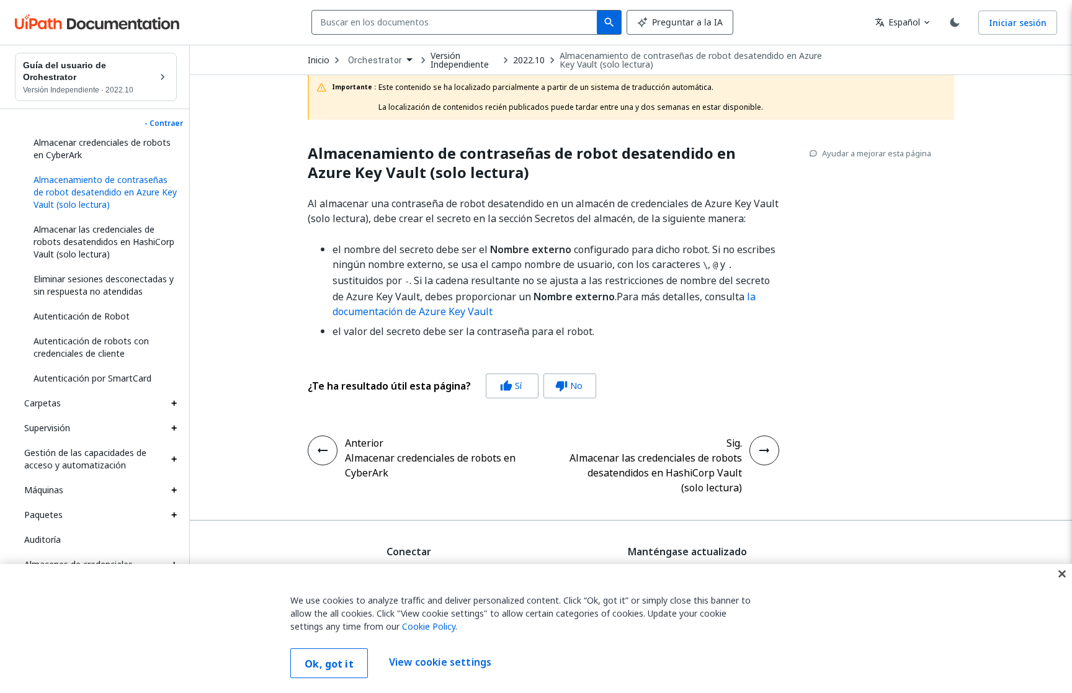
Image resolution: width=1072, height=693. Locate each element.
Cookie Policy (428, 626)
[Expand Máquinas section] (174, 490)
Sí (511, 385)
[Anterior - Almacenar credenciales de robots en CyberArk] (322, 450)
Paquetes (43, 514)
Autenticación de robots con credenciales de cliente (91, 347)
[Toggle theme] (954, 22)
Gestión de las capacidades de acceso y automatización (85, 459)
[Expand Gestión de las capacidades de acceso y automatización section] (174, 459)
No (569, 385)
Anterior (364, 443)
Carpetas (42, 402)
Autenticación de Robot (82, 316)
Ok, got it (329, 663)
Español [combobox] (897, 22)
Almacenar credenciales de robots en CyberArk (102, 148)
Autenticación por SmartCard (92, 378)
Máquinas (43, 489)
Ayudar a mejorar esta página (876, 153)
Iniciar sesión (1018, 22)
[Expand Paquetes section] (174, 515)
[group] (452, 385)
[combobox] (457, 22)
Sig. (734, 443)
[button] (100, 192)
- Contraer (164, 123)
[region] (536, 628)
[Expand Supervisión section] (174, 428)
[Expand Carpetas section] (174, 403)
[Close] (1062, 574)
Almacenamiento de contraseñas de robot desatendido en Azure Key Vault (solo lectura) (691, 60)
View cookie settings (440, 662)
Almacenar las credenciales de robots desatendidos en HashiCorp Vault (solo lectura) (104, 242)
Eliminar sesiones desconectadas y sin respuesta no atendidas (104, 285)
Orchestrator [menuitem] (375, 60)
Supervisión (47, 427)
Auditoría (42, 539)
